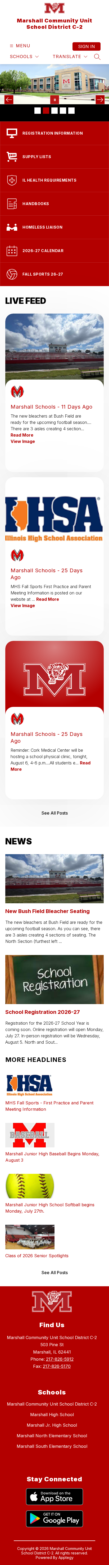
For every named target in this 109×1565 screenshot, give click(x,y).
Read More (22, 435)
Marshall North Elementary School (52, 1435)
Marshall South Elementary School (52, 1446)
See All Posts (55, 813)
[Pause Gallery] (54, 99)
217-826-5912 (60, 1359)
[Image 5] (71, 110)
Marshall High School (52, 1414)
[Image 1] (37, 110)
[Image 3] (54, 110)
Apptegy (66, 1557)
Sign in (86, 46)
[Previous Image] (8, 99)
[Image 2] (46, 110)
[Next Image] (100, 99)
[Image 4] (63, 110)
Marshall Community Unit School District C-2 (52, 1404)
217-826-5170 (57, 1366)
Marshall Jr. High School (52, 1425)
